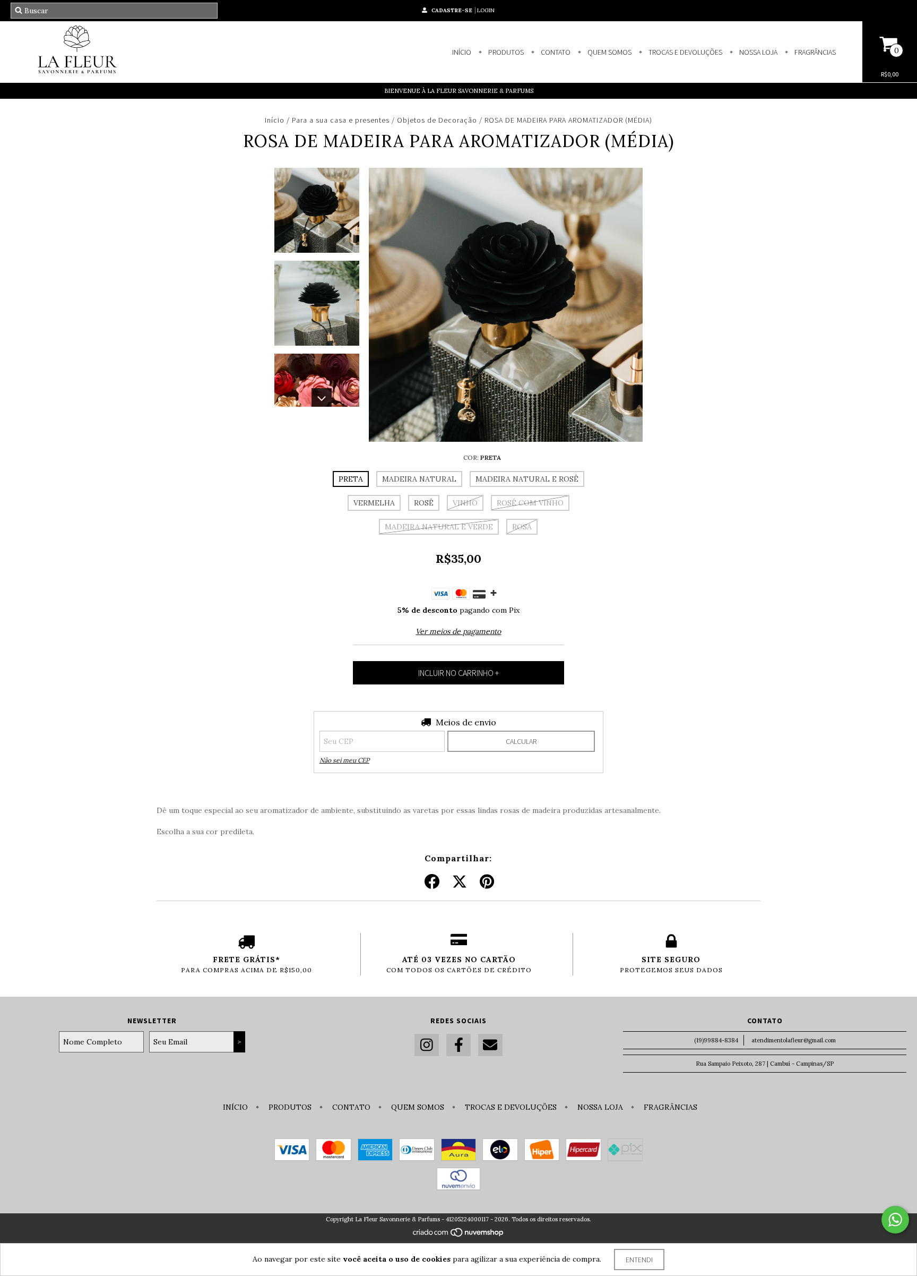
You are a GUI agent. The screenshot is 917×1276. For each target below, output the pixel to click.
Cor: (482, 457)
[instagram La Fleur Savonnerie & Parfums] (426, 1045)
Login (486, 10)
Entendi (639, 1259)
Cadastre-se (451, 10)
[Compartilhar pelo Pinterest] (487, 882)
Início (461, 52)
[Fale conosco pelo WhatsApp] (895, 1220)
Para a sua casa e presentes (341, 120)
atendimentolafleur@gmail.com (793, 1040)
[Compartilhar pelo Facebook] (432, 882)
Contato (554, 52)
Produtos (505, 52)
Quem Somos (608, 52)
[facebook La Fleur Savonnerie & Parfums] (458, 1045)
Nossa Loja (757, 52)
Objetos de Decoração (437, 120)
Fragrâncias (814, 52)
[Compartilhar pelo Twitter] (459, 882)
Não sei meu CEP (344, 760)
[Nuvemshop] (458, 1235)
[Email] (490, 1045)
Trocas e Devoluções (684, 52)
